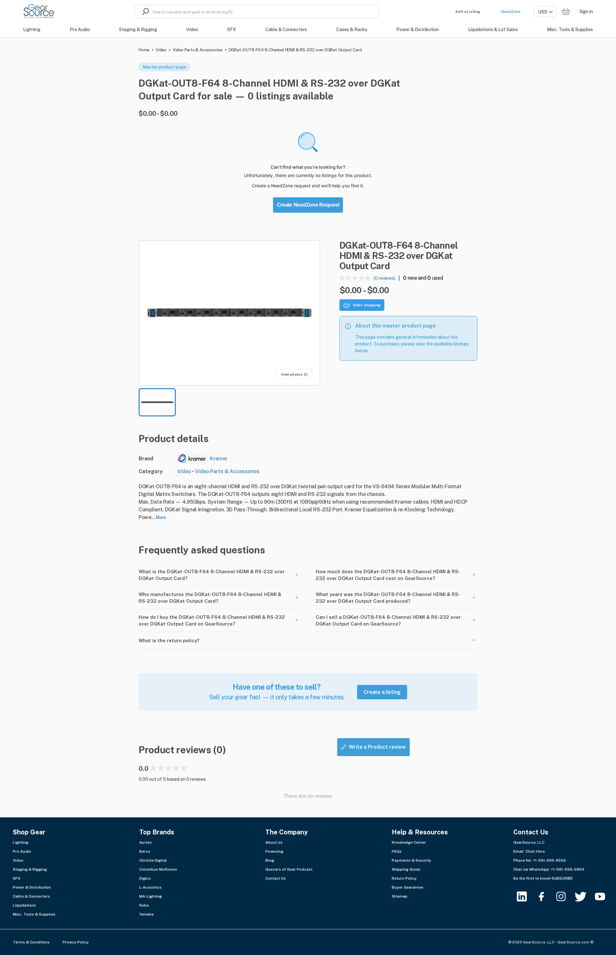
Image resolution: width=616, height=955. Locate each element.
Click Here (535, 851)
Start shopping (367, 305)
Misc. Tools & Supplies (34, 914)
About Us (274, 842)
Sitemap (399, 896)
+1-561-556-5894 (568, 869)
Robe (144, 905)
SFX (16, 878)
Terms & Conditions (31, 942)
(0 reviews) (384, 278)
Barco (144, 851)
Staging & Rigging (30, 869)
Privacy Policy (76, 942)
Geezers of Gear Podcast (288, 869)
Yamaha (146, 914)
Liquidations (24, 905)
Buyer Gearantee (407, 887)
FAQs (397, 851)
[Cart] (566, 11)
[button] (229, 313)
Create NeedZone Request (308, 205)
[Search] (143, 11)
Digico (145, 878)
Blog (269, 860)
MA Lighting (150, 896)
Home (144, 49)
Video (161, 49)
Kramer (218, 459)
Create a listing (382, 692)
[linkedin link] (525, 896)
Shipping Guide (406, 869)
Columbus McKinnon (158, 869)
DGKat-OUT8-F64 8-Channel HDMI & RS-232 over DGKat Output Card (295, 49)
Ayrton (145, 842)
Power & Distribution (32, 887)
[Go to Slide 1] (157, 402)
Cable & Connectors (31, 896)
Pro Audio (22, 851)
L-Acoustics (150, 887)
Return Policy (404, 878)
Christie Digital (153, 860)
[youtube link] (604, 896)
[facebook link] (545, 896)
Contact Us (275, 878)
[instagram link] (565, 896)
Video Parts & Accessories (198, 49)
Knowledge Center (409, 842)
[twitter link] (584, 896)
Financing (274, 851)
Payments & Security (411, 860)
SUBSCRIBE (562, 878)
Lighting (20, 842)
